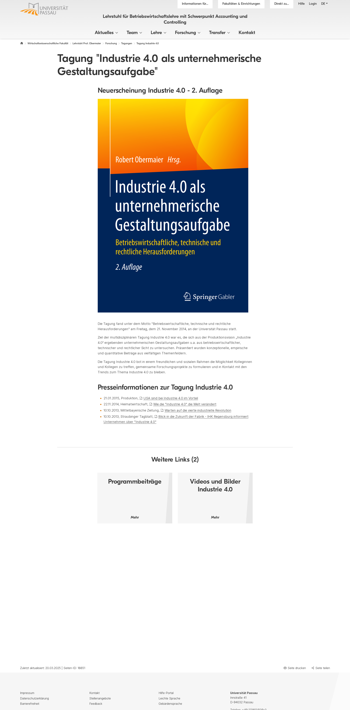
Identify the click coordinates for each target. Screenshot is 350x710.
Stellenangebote (100, 698)
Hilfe (301, 4)
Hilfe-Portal (166, 693)
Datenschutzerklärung (34, 698)
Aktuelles (104, 32)
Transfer (217, 32)
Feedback (95, 703)
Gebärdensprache (170, 703)
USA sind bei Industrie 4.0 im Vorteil (170, 398)
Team (132, 32)
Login (313, 4)
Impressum (27, 693)
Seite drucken (297, 668)
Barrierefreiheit (29, 703)
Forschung (185, 32)
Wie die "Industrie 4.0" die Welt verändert (184, 404)
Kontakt (247, 32)
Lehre (156, 32)
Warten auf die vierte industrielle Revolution (198, 410)
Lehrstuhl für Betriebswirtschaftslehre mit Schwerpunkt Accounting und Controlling (175, 19)
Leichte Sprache (169, 698)
